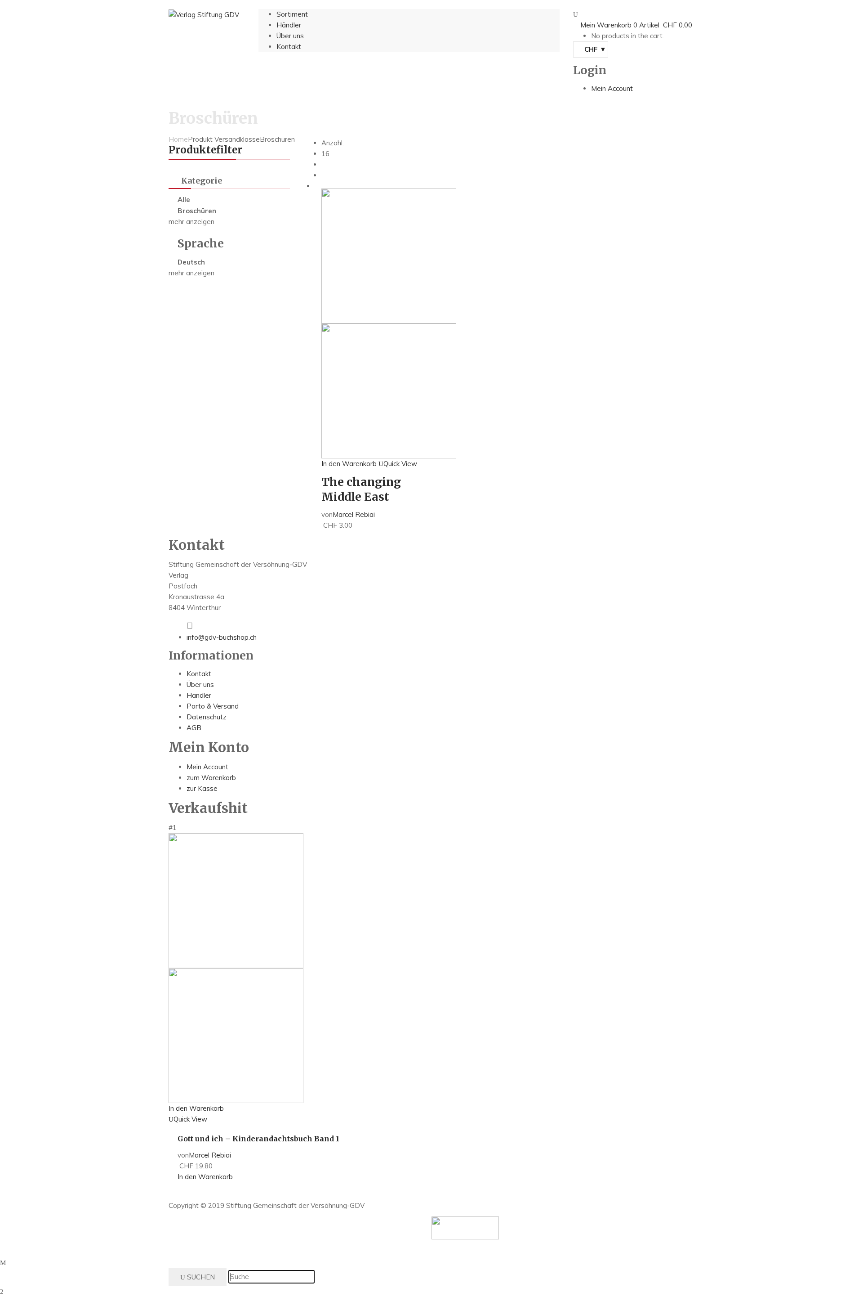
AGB (194, 727)
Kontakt (199, 673)
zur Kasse (202, 788)
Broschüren (197, 210)
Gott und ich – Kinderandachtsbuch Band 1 (258, 1138)
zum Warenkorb (211, 777)
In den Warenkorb (349, 463)
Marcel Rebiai (354, 514)
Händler (199, 695)
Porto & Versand (213, 706)
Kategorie (201, 180)
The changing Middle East (361, 489)
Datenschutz (207, 717)
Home (178, 139)
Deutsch (191, 262)
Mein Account (207, 767)
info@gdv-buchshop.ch (222, 637)
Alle (184, 199)
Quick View (400, 463)
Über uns (200, 684)
